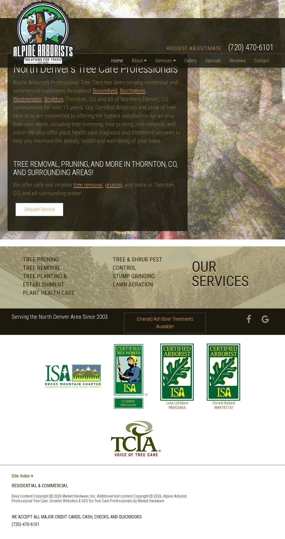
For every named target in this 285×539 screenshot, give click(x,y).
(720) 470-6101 (250, 47)
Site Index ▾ (22, 476)
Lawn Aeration (133, 284)
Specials (213, 60)
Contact (261, 60)
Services (164, 60)
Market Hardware (151, 501)
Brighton (53, 99)
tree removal (88, 185)
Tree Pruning (41, 259)
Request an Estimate (193, 48)
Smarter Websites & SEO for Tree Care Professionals (91, 501)
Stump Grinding (134, 276)
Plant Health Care (49, 293)
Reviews (238, 60)
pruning (113, 185)
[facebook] (248, 319)
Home (117, 60)
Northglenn (132, 90)
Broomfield (105, 90)
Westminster (27, 99)
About (137, 60)
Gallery (190, 60)
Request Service (39, 209)
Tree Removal (42, 267)
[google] (265, 319)
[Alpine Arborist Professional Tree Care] (43, 32)
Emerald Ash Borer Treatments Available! (165, 323)
